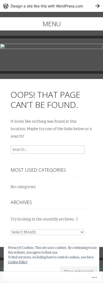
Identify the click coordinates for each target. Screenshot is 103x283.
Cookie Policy (17, 262)
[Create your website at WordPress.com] (51, 6)
